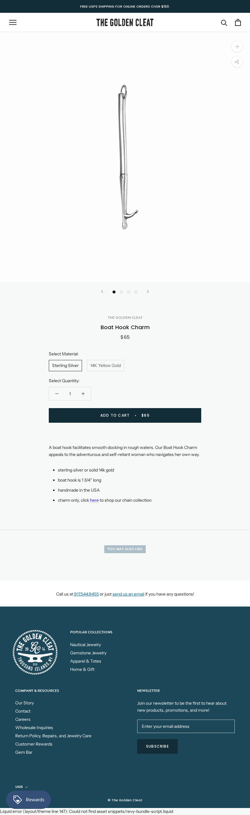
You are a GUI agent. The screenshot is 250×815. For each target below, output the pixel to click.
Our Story (24, 703)
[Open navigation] (12, 22)
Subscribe (157, 746)
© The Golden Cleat (125, 800)
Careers (22, 719)
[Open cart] (238, 22)
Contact (22, 711)
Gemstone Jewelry (88, 653)
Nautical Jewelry (85, 644)
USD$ (19, 787)
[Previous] (102, 291)
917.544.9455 (86, 594)
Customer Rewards (33, 744)
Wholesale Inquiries (34, 727)
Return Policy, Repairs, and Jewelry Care (53, 735)
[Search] (224, 22)
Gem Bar (23, 752)
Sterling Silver (65, 365)
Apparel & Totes (85, 661)
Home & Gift (82, 669)
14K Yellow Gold (105, 365)
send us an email (128, 594)
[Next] (148, 291)
